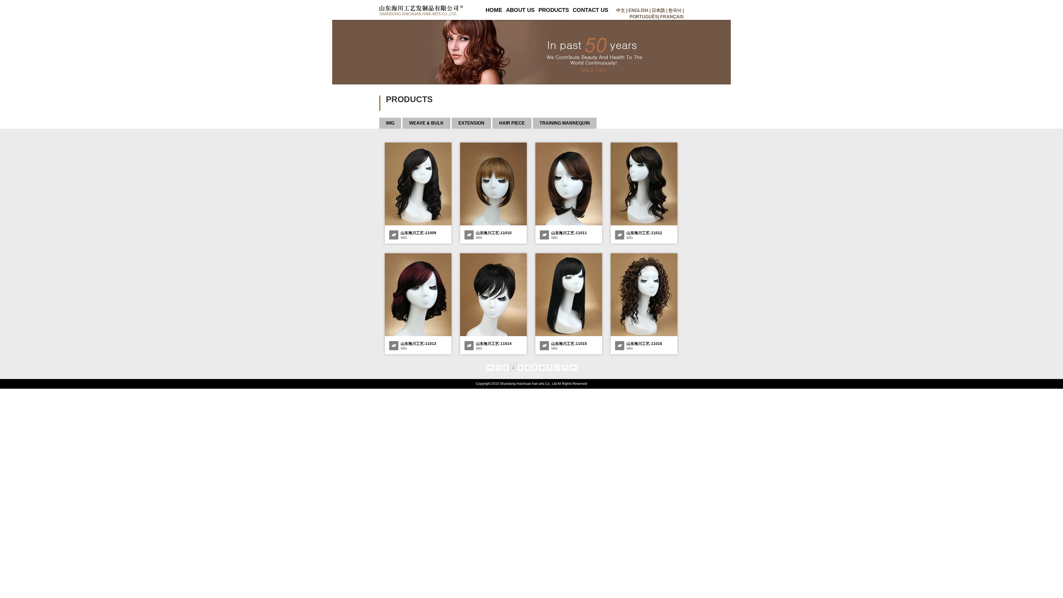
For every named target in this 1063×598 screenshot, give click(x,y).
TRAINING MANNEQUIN (565, 123)
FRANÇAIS (672, 16)
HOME (494, 10)
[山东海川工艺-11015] (568, 335)
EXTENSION (471, 123)
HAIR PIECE (512, 123)
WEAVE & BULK (426, 123)
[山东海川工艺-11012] (644, 224)
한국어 (675, 10)
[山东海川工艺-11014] (493, 335)
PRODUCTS (553, 10)
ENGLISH (638, 10)
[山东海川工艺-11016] (644, 335)
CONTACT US (590, 10)
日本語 (658, 10)
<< (490, 368)
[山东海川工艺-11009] (418, 224)
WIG (390, 123)
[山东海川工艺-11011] (568, 224)
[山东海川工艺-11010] (493, 224)
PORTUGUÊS (643, 16)
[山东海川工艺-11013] (418, 335)
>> (573, 368)
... (557, 368)
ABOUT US (520, 10)
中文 (620, 10)
